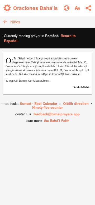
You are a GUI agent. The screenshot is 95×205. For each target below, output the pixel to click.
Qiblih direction (76, 103)
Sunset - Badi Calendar (38, 103)
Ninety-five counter (47, 107)
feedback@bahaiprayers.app (57, 113)
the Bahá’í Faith (56, 120)
